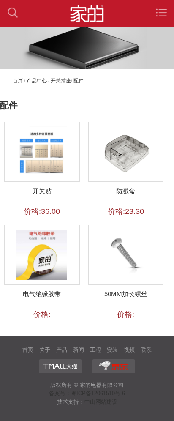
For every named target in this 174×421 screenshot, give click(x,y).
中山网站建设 (100, 402)
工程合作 (95, 351)
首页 (18, 81)
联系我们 (146, 351)
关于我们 (44, 351)
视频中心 (129, 351)
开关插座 (61, 81)
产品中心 (37, 81)
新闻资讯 (78, 351)
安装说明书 (112, 351)
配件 (78, 81)
